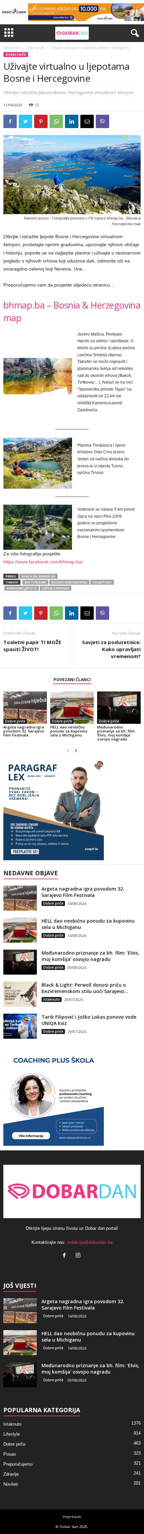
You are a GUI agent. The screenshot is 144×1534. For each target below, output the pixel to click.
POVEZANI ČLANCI (72, 679)
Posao (9, 1454)
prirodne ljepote (22, 588)
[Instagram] (79, 1255)
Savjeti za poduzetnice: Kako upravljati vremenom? (111, 649)
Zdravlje (11, 1474)
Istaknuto (51, 999)
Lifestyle (11, 1434)
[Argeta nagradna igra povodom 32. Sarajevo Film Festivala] (25, 707)
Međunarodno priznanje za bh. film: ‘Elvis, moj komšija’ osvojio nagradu (116, 732)
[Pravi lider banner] (72, 12)
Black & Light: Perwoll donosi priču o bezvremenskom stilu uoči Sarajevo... (85, 988)
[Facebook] (66, 1255)
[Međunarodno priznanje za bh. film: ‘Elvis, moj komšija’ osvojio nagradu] (119, 707)
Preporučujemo (17, 1464)
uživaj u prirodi (55, 588)
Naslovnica (11, 47)
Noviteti (10, 1484)
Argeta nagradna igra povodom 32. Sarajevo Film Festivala (23, 730)
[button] (133, 33)
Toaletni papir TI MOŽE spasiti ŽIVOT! (32, 645)
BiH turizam (35, 582)
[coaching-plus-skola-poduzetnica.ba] (72, 1096)
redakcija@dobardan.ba (90, 1242)
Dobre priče (35, 47)
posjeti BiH (102, 582)
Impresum (72, 1516)
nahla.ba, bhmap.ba (38, 576)
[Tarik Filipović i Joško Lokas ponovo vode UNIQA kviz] (20, 1026)
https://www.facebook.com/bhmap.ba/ (43, 561)
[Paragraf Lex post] (72, 810)
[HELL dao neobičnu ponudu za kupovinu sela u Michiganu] (72, 707)
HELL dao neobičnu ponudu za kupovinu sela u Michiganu (68, 730)
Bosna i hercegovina (69, 582)
